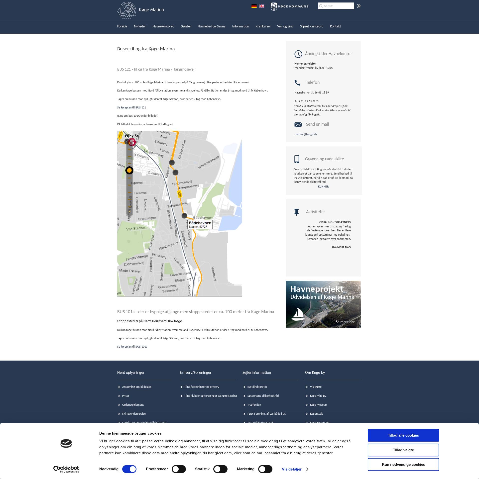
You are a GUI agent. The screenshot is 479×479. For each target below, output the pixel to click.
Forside (122, 26)
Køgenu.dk (316, 413)
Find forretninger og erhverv (202, 386)
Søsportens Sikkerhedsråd (263, 395)
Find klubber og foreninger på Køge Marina (211, 395)
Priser (125, 395)
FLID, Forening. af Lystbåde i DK (266, 413)
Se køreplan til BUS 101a (132, 346)
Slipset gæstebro (311, 26)
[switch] (179, 469)
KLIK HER (323, 186)
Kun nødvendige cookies (403, 464)
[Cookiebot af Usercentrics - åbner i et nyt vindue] (66, 469)
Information (240, 26)
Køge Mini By (318, 395)
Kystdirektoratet (257, 386)
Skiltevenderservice (134, 413)
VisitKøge (316, 386)
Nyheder (140, 26)
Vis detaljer (292, 469)
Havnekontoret (163, 26)
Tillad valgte (403, 450)
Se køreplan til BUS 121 (132, 107)
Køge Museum (319, 404)
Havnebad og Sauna (212, 26)
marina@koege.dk (306, 134)
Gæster (186, 26)
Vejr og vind (285, 26)
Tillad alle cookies (403, 435)
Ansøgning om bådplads (136, 386)
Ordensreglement (133, 404)
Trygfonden (254, 404)
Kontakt (335, 26)
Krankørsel (263, 26)
